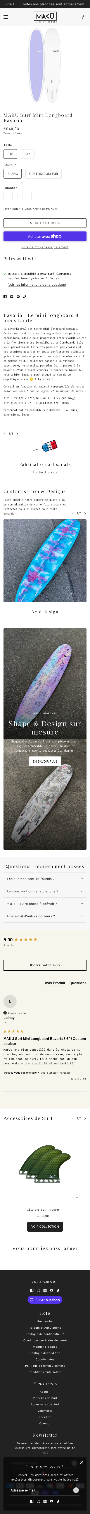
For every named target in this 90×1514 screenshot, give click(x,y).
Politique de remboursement (45, 1365)
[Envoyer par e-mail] (18, 296)
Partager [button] (65, 1072)
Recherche (45, 1321)
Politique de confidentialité (45, 1334)
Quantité (10, 188)
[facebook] (32, 1501)
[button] (24, 296)
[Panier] (84, 17)
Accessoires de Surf (28, 1118)
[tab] (55, 984)
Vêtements (45, 1410)
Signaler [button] (52, 1072)
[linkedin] (45, 1501)
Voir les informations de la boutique (37, 284)
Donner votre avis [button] (45, 965)
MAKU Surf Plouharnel (55, 273)
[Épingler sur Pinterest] (11, 296)
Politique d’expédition (45, 1353)
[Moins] (8, 196)
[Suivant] (17, 433)
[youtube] (51, 1501)
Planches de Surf (45, 1398)
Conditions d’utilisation (45, 1372)
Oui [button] (43, 1072)
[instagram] (38, 1501)
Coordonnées (45, 1359)
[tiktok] (58, 1501)
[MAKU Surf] (45, 17)
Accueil (45, 1391)
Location (45, 1417)
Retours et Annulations (45, 1327)
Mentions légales (45, 1346)
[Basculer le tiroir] (5, 17)
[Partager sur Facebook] (5, 296)
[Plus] (27, 196)
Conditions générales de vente (45, 1340)
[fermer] (82, 1462)
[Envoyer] (76, 1490)
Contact (45, 1423)
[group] (45, 940)
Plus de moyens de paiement (45, 247)
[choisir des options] (76, 1197)
